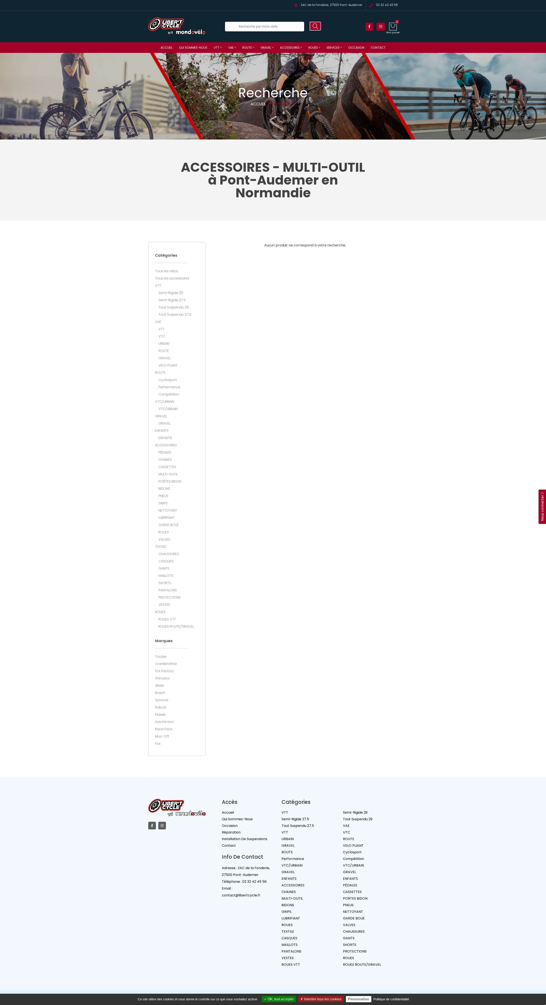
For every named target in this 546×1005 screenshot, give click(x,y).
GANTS (163, 568)
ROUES (313, 47)
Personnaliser (358, 999)
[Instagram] (380, 27)
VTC (161, 336)
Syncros (161, 700)
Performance (169, 387)
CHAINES (165, 459)
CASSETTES (167, 467)
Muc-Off (162, 736)
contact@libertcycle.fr (241, 895)
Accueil (167, 47)
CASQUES (166, 561)
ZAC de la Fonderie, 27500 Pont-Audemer (331, 5)
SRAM (159, 685)
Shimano (162, 678)
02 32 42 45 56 (387, 5)
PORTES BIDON (169, 481)
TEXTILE (160, 546)
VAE (231, 47)
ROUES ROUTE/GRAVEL (176, 626)
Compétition (168, 394)
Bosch (160, 693)
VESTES (164, 604)
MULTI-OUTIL (168, 474)
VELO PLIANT (167, 365)
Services (333, 47)
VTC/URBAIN (164, 401)
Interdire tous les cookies (322, 999)
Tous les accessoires (172, 278)
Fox (157, 743)
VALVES (164, 539)
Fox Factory (164, 671)
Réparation (231, 832)
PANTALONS (167, 590)
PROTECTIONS (169, 597)
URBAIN (163, 343)
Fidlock (160, 707)
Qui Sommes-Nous (237, 819)
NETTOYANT (167, 510)
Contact (378, 47)
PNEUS (163, 496)
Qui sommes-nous (193, 47)
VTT (217, 47)
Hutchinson (164, 722)
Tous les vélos (166, 271)
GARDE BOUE (168, 525)
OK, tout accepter (280, 999)
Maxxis (160, 714)
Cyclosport (167, 380)
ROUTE (247, 47)
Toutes (161, 656)
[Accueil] (177, 26)
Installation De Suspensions (244, 838)
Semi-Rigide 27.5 (172, 300)
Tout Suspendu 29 (173, 307)
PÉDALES (164, 452)
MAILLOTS (165, 575)
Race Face (164, 729)
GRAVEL (266, 47)
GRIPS (163, 503)
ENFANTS (161, 430)
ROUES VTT (167, 619)
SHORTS (164, 583)
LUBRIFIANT (166, 517)
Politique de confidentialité (391, 999)
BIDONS (164, 488)
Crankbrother (166, 664)
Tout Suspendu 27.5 (174, 314)
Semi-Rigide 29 (170, 293)
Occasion (356, 47)
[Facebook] (369, 27)
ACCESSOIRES (290, 47)
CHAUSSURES (168, 554)
